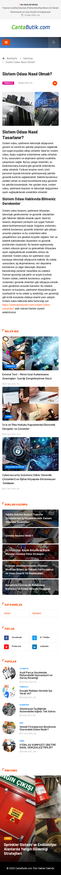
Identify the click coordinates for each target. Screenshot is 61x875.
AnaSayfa (12, 58)
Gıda (21, 723)
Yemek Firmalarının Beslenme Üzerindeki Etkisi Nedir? (38, 728)
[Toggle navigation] (6, 42)
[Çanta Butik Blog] (30, 27)
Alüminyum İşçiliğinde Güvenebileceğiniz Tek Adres (38, 710)
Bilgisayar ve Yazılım (15, 467)
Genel (7, 613)
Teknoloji (28, 58)
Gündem (36, 613)
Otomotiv (24, 669)
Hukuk (8, 417)
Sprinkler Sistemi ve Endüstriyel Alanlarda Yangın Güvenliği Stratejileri (30, 849)
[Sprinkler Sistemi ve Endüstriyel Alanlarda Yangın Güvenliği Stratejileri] (30, 819)
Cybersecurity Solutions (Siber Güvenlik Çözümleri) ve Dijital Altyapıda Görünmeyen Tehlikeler (29, 479)
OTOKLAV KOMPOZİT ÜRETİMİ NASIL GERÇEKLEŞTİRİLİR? (38, 746)
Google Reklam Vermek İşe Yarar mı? (36, 692)
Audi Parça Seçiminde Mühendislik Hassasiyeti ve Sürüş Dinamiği (36, 675)
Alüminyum (24, 705)
